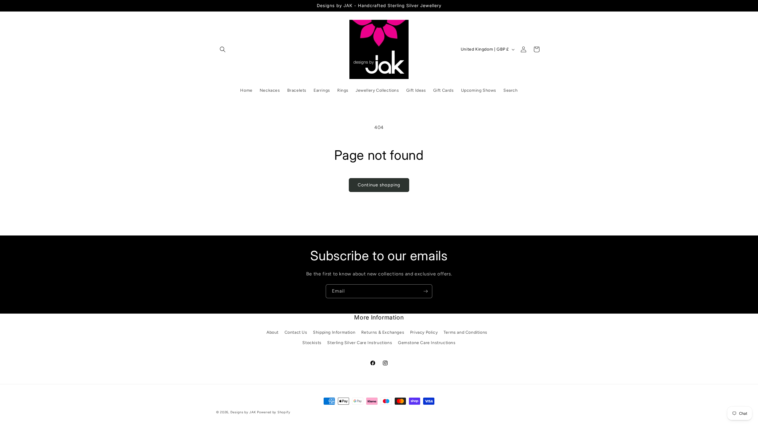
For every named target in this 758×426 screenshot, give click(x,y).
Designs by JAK (243, 412)
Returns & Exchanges (382, 332)
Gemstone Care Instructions (427, 342)
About (272, 332)
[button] (222, 49)
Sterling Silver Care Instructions (359, 342)
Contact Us (296, 332)
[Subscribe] (425, 291)
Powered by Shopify (273, 412)
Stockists (311, 342)
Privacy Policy (424, 332)
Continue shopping (379, 185)
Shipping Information (334, 332)
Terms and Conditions (465, 332)
